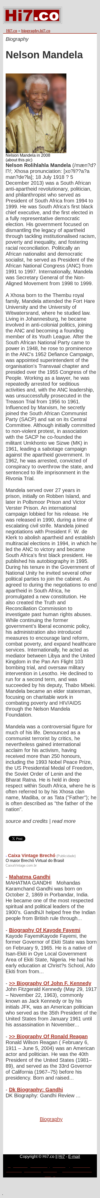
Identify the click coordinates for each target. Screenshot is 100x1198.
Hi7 (61, 1156)
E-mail (74, 1156)
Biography (51, 1119)
